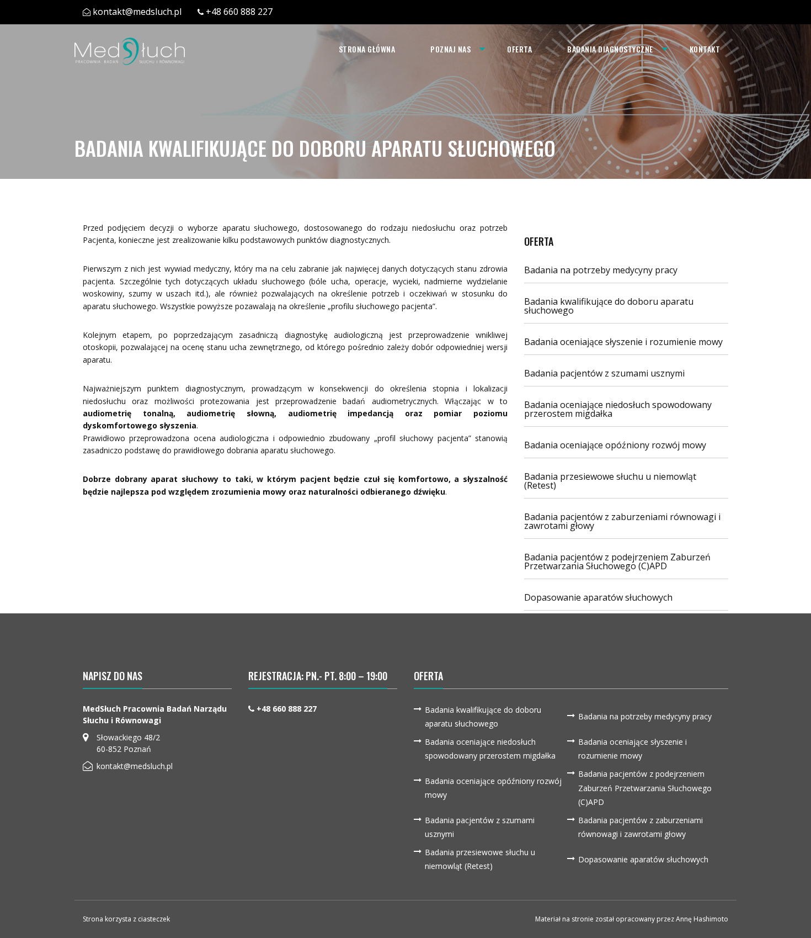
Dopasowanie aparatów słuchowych (598, 597)
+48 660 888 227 (239, 12)
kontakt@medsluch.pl (137, 12)
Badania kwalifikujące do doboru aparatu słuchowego (608, 305)
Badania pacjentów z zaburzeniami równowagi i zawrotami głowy (622, 521)
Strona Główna (367, 49)
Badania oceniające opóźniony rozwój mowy (615, 445)
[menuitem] (367, 49)
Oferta (519, 49)
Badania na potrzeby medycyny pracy (600, 270)
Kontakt (705, 49)
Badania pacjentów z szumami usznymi (604, 373)
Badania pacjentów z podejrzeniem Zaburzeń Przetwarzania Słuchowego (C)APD (617, 561)
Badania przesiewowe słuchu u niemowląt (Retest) (610, 480)
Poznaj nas (450, 49)
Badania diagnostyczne (610, 49)
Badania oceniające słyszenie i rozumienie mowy (623, 342)
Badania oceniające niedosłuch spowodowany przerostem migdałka (618, 409)
